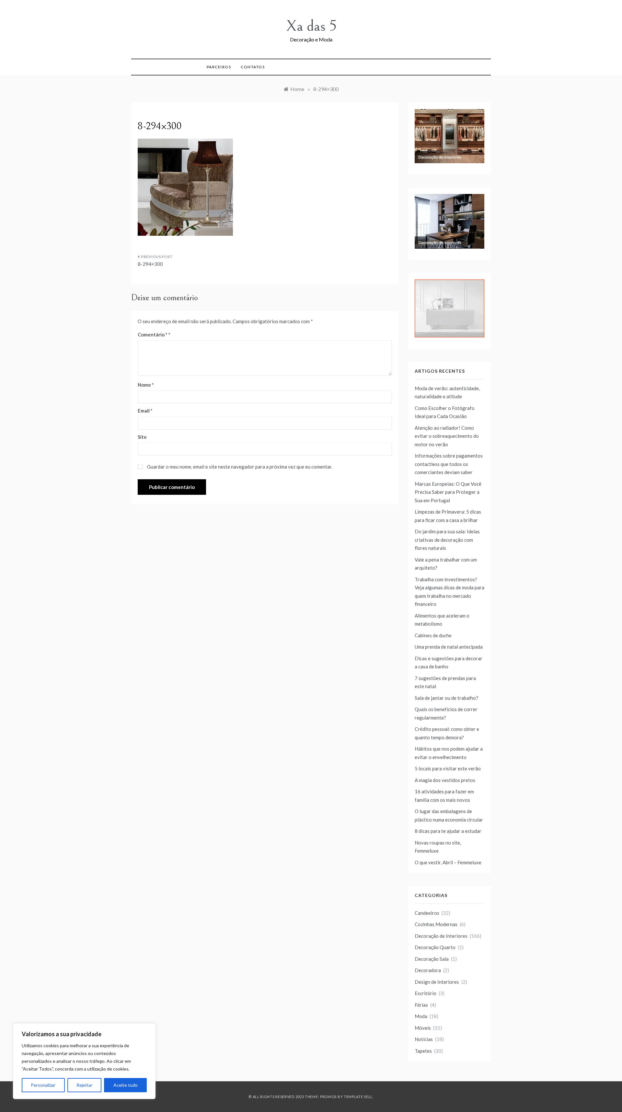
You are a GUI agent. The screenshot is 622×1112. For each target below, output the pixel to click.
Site (142, 437)
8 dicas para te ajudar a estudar (448, 831)
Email (145, 411)
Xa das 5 (311, 26)
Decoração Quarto (435, 947)
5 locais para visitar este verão (448, 768)
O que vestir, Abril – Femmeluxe (448, 862)
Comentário (152, 334)
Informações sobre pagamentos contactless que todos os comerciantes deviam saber (449, 464)
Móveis (423, 1028)
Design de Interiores (437, 982)
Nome (146, 385)
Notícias (424, 1039)
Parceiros (219, 66)
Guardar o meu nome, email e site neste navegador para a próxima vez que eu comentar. (239, 467)
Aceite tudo (125, 1085)
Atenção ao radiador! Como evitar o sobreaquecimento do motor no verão (447, 436)
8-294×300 (150, 264)
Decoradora (428, 970)
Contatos (253, 66)
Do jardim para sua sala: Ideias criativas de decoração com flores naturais (447, 539)
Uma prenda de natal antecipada (449, 647)
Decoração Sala (432, 959)
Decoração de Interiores (441, 936)
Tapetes (423, 1051)
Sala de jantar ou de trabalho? (446, 698)
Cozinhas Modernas (436, 924)
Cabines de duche (433, 635)
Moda (421, 1016)
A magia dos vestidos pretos (445, 780)
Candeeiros (427, 913)
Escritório (425, 993)
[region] (84, 1061)
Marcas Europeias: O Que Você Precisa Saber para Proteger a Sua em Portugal (448, 492)
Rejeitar (84, 1085)
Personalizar (43, 1085)
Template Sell (358, 1097)
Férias (421, 1005)
